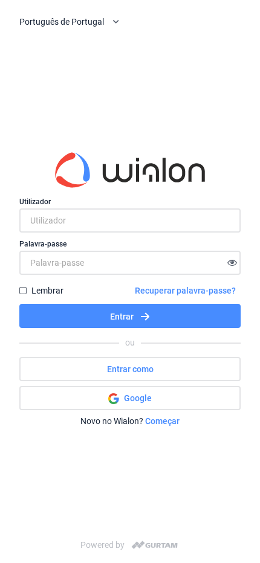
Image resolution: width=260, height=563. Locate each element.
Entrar (122, 316)
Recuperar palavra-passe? (185, 290)
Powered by (102, 545)
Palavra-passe (43, 244)
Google (138, 398)
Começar (162, 421)
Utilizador (35, 202)
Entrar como (130, 369)
